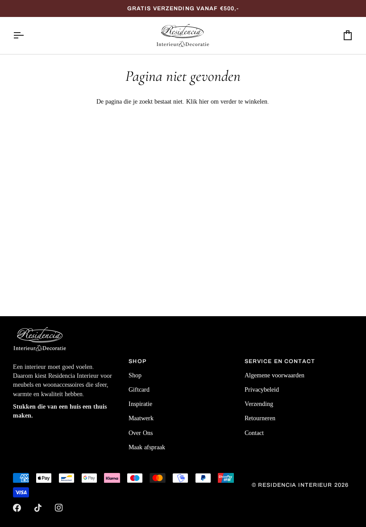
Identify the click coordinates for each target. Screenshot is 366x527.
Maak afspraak (147, 447)
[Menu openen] (26, 35)
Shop (135, 375)
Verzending (259, 404)
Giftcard (139, 389)
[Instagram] (59, 508)
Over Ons (141, 433)
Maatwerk (141, 418)
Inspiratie (140, 404)
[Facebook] (17, 508)
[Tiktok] (38, 508)
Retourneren (260, 418)
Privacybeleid (262, 389)
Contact (254, 433)
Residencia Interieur (295, 485)
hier (204, 101)
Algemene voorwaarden (274, 375)
